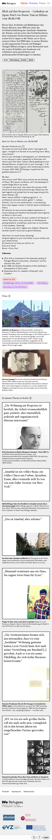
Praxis (42, 3)
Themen (33, 3)
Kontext (24, 60)
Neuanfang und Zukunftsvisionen (15, 287)
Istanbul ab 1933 (9, 279)
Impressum (16, 791)
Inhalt (6, 60)
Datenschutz (29, 791)
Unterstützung (42, 283)
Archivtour (39, 837)
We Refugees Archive (9, 3)
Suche (34, 837)
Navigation (49, 3)
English (46, 837)
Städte (24, 3)
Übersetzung (14, 60)
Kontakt (5, 791)
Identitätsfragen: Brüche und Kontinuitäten (18, 283)
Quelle (31, 60)
